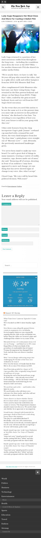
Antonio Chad (26, 21)
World (4, 479)
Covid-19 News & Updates (11, 507)
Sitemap (5, 528)
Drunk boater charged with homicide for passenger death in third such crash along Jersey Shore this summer (19, 414)
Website (5, 240)
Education (5, 515)
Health (4, 503)
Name (4, 229)
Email (4, 235)
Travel (4, 519)
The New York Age (11, 466)
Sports (4, 510)
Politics (4, 483)
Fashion (19, 186)
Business (5, 488)
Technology (6, 492)
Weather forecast (20, 306)
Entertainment (12, 186)
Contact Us (6, 531)
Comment (6, 204)
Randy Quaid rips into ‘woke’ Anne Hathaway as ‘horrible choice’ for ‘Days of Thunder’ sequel (20, 432)
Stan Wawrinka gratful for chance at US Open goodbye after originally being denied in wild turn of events (20, 371)
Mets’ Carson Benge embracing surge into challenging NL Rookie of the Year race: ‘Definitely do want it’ (19, 360)
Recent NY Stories (12, 313)
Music (4, 500)
